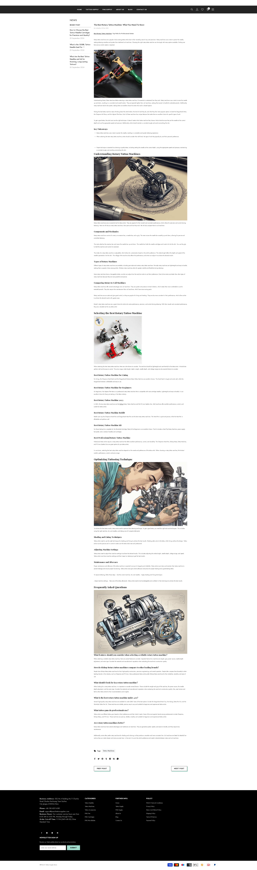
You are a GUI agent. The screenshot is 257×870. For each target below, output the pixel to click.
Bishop (121, 404)
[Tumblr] (106, 758)
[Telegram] (110, 758)
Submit (73, 848)
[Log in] (197, 9)
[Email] (114, 758)
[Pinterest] (102, 758)
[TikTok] (52, 833)
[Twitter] (98, 758)
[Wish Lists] (202, 9)
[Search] (192, 9)
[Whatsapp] (118, 758)
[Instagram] (47, 833)
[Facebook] (95, 758)
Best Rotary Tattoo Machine (103, 34)
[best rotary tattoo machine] (140, 74)
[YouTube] (57, 833)
